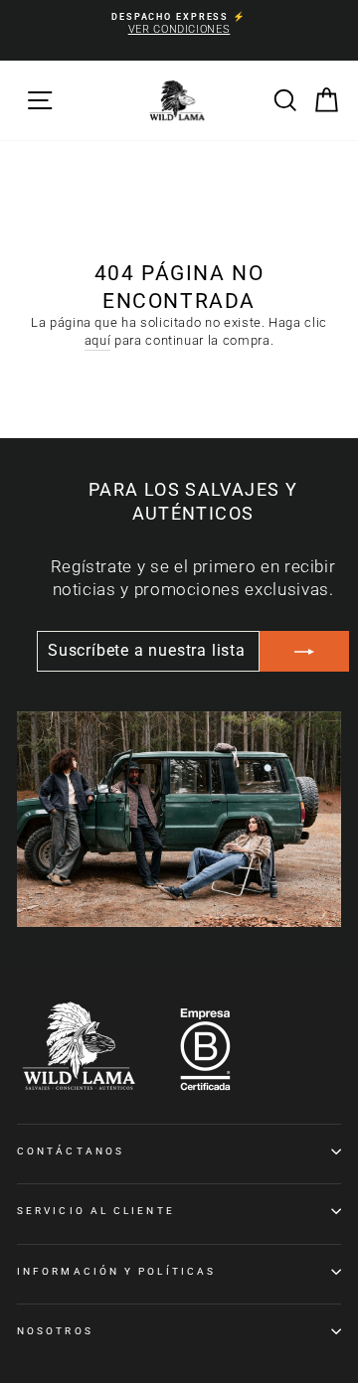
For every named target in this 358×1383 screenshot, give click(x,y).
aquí (98, 340)
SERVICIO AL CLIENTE (96, 1210)
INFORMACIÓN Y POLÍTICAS (116, 1271)
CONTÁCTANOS (70, 1151)
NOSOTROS (55, 1330)
